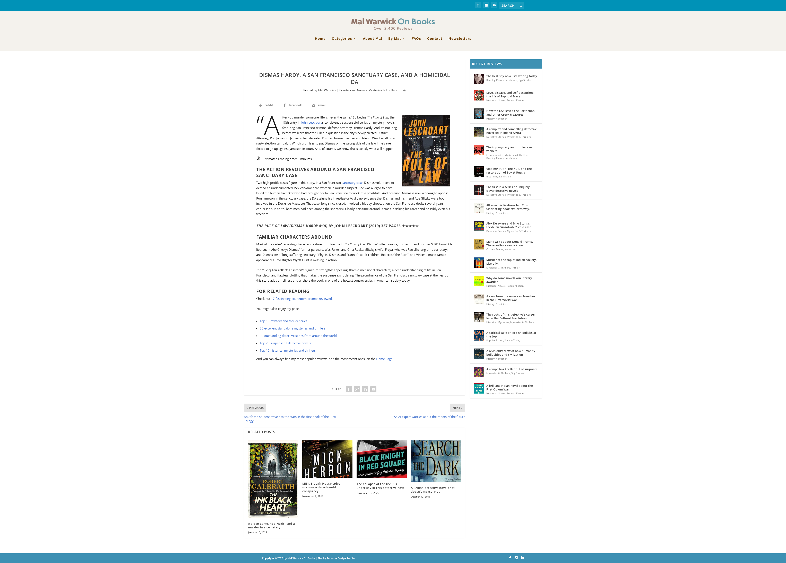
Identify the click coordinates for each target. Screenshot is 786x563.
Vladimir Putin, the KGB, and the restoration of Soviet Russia (509, 170)
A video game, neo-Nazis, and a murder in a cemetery (271, 525)
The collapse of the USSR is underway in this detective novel (381, 486)
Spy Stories (525, 80)
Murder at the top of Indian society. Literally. (511, 261)
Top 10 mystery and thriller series (283, 321)
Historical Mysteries (497, 322)
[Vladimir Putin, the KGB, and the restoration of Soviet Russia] (479, 171)
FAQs (416, 39)
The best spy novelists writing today (511, 76)
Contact (434, 39)
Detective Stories (496, 137)
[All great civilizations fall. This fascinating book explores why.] (479, 208)
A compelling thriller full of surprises (512, 369)
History (490, 118)
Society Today (512, 340)
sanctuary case (352, 183)
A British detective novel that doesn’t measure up (433, 489)
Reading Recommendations (501, 80)
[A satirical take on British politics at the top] (479, 335)
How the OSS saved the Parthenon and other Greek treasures (510, 112)
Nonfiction (501, 118)
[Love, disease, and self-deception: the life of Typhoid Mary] (479, 95)
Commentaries (494, 155)
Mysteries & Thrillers (382, 90)
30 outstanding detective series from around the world (298, 336)
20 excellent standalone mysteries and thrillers (292, 328)
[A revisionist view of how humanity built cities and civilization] (479, 354)
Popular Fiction (515, 100)
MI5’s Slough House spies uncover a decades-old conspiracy (321, 487)
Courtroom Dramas (353, 90)
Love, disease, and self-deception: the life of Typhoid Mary (510, 94)
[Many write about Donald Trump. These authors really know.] (479, 244)
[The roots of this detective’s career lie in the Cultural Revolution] (479, 317)
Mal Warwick (327, 90)
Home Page (384, 359)
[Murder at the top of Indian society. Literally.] (479, 262)
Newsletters (459, 39)
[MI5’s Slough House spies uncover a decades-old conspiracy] (327, 459)
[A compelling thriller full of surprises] (479, 372)
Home (320, 39)
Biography (492, 176)
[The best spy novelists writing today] (479, 79)
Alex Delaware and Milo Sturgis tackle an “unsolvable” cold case (508, 225)
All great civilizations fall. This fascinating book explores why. (508, 207)
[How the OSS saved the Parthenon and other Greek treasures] (479, 113)
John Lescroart (311, 122)
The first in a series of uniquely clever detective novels (508, 189)
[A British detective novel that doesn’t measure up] (436, 461)
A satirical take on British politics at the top (511, 334)
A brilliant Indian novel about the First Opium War (509, 387)
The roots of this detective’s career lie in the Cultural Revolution (510, 316)
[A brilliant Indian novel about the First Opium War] (479, 388)
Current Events (494, 249)
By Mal (394, 39)
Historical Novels (496, 100)
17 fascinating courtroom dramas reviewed (301, 299)
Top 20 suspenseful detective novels (285, 343)
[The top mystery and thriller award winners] (479, 150)
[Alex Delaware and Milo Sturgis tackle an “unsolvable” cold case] (479, 226)
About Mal (372, 39)
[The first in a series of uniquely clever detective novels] (479, 190)
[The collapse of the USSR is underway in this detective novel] (382, 459)
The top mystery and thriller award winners (510, 149)
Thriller (515, 267)
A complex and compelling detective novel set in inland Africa (511, 131)
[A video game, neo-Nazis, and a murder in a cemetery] (273, 479)
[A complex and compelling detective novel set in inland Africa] (479, 132)
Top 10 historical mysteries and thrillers (288, 350)
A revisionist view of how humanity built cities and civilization (510, 353)
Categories (342, 39)
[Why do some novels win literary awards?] (479, 281)
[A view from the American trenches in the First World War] (479, 299)
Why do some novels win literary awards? (509, 280)
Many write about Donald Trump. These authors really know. (509, 243)
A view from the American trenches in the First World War (510, 298)
